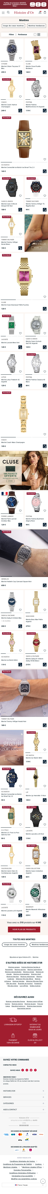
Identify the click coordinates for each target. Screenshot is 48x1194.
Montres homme (17, 1004)
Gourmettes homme (24, 1008)
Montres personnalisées (13, 972)
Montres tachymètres (35, 969)
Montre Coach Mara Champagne (13, 442)
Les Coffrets (24, 986)
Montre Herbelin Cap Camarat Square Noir (16, 581)
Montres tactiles (20, 969)
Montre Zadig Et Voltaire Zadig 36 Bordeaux (34, 660)
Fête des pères (11, 983)
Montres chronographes (21, 974)
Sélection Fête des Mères (24, 979)
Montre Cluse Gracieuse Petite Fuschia (15, 305)
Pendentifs (38, 983)
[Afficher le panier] (45, 13)
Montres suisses (14, 967)
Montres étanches (13, 976)
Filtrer (11, 35)
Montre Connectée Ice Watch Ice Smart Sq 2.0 (11, 795)
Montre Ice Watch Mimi (9, 660)
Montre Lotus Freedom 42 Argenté (10, 381)
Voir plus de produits (24, 929)
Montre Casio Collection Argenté (34, 872)
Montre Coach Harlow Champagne (9, 106)
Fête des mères (13, 986)
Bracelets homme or (18, 1006)
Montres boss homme (34, 1006)
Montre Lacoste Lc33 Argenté (11, 911)
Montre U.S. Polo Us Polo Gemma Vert (10, 834)
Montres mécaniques (27, 976)
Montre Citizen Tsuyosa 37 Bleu (10, 67)
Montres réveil (36, 974)
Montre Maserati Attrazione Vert (35, 910)
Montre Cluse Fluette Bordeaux (33, 67)
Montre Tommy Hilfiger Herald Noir (13, 721)
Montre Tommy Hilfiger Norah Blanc (9, 243)
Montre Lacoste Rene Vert (10, 343)
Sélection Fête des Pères (34, 981)
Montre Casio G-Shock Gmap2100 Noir (9, 205)
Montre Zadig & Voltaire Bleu (11, 618)
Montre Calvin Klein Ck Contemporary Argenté (9, 872)
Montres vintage (28, 972)
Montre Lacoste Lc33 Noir (35, 834)
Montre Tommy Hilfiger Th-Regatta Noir (35, 205)
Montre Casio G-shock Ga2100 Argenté (33, 342)
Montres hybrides (18, 981)
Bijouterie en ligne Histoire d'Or (20, 957)
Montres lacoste (30, 1004)
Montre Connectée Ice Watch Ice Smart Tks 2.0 (17, 167)
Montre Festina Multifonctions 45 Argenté (35, 106)
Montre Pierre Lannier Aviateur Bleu (9, 520)
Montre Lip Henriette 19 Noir (36, 796)
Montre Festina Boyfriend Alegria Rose (35, 520)
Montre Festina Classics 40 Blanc (35, 381)
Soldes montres (35, 986)
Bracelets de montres (25, 983)
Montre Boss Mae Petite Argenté (34, 620)
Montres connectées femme (15, 1001)
